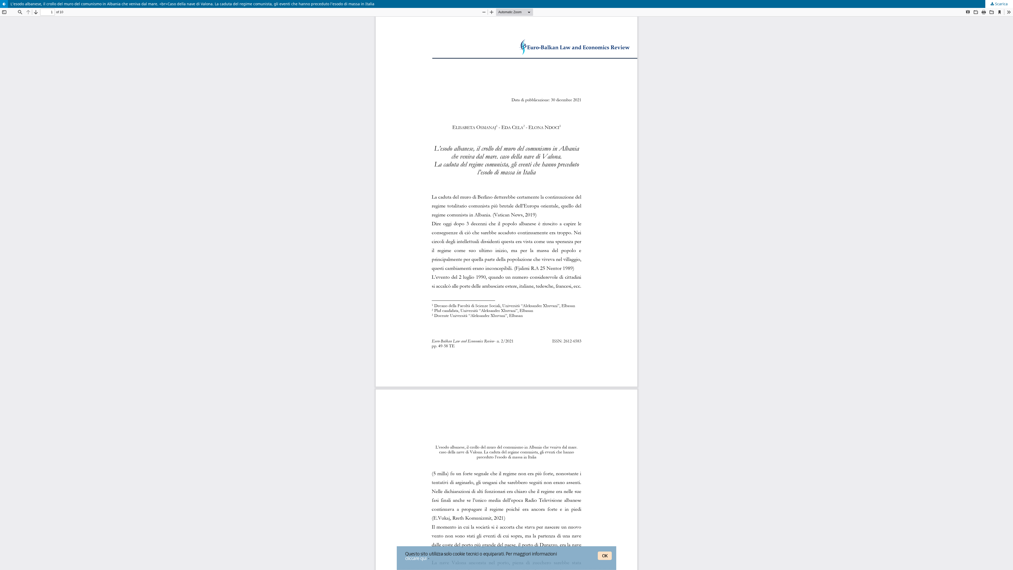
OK (605, 556)
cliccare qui (416, 558)
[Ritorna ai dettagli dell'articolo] (4, 4)
